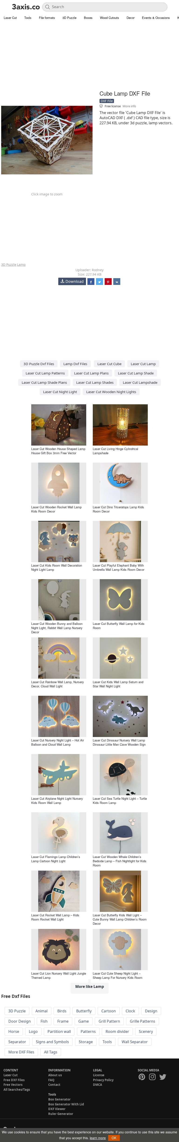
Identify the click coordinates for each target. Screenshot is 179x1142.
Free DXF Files (13, 1080)
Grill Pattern (109, 1021)
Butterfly (84, 1011)
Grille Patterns (142, 1021)
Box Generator (59, 1099)
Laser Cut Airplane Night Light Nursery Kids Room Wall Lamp (57, 800)
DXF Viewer (56, 1109)
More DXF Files (21, 1052)
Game (83, 1021)
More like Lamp (89, 986)
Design (151, 1011)
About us (55, 1075)
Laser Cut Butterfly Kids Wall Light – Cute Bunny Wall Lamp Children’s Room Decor (120, 919)
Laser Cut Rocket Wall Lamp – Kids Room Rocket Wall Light (55, 917)
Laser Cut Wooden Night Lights (111, 391)
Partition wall (59, 1031)
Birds (61, 1011)
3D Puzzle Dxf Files (39, 363)
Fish (44, 1021)
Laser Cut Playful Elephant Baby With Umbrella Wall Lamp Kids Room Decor (118, 567)
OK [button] (114, 1137)
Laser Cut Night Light (60, 391)
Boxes (88, 17)
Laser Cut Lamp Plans (91, 373)
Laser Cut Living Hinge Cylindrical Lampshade (115, 450)
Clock (130, 1011)
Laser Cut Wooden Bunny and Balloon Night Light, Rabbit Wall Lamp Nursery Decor (57, 627)
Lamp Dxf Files (75, 363)
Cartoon (108, 1011)
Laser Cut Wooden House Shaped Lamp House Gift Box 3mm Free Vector (58, 450)
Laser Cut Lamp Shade (136, 373)
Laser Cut (10, 17)
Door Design (19, 1021)
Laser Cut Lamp (143, 363)
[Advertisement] (89, 56)
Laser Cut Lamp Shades (95, 382)
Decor (130, 17)
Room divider (117, 1031)
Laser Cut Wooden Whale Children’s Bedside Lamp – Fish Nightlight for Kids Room (119, 861)
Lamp (21, 264)
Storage (86, 1041)
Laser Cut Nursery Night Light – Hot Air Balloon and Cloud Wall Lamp (57, 742)
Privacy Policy (103, 1080)
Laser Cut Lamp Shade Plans (44, 382)
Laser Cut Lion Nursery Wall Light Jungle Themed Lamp (58, 975)
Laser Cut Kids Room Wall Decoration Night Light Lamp (56, 567)
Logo (33, 1031)
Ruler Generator (60, 1114)
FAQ (51, 1080)
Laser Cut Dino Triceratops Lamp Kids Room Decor (118, 509)
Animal (41, 1011)
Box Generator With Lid (66, 1104)
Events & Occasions (156, 17)
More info (129, 106)
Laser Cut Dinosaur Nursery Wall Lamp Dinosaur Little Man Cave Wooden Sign (119, 742)
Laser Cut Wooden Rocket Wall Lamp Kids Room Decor (56, 509)
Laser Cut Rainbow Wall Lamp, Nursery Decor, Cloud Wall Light (57, 684)
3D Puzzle (69, 17)
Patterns (88, 1031)
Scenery (146, 1031)
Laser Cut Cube (109, 363)
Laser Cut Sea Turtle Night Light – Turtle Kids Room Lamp (120, 800)
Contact (54, 1085)
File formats (47, 17)
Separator (17, 1041)
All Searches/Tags (16, 1089)
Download (74, 281)
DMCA (97, 1085)
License (98, 1075)
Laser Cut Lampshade (140, 382)
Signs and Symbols (52, 1041)
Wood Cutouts (109, 17)
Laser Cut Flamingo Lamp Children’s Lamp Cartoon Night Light (55, 859)
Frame (63, 1021)
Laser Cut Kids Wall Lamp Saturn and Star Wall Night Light (118, 684)
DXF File (107, 101)
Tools (27, 17)
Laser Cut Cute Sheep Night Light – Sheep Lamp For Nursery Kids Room (117, 975)
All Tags (50, 1052)
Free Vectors (12, 1085)
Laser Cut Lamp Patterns (45, 373)
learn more (98, 1137)
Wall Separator (135, 1041)
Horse (13, 1031)
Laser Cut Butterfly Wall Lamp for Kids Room (119, 625)
